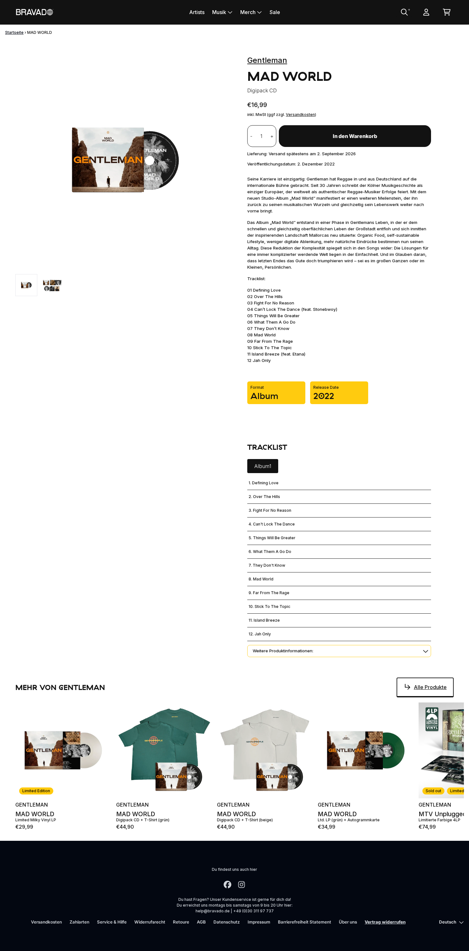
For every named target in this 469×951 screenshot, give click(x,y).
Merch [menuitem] (248, 12)
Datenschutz (226, 921)
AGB (201, 921)
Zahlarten (79, 921)
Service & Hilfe (112, 921)
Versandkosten (300, 114)
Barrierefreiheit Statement (304, 921)
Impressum (259, 921)
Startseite (14, 32)
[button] (339, 651)
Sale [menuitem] (275, 12)
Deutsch (447, 921)
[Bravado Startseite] (34, 12)
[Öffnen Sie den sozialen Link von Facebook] (227, 885)
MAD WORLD (34, 814)
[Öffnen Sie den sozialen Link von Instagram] (241, 885)
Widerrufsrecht (149, 921)
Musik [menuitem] (219, 12)
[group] (26, 285)
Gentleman (267, 60)
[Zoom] (124, 160)
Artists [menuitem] (197, 12)
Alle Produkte (430, 687)
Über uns (348, 921)
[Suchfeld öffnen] (404, 12)
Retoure (181, 921)
